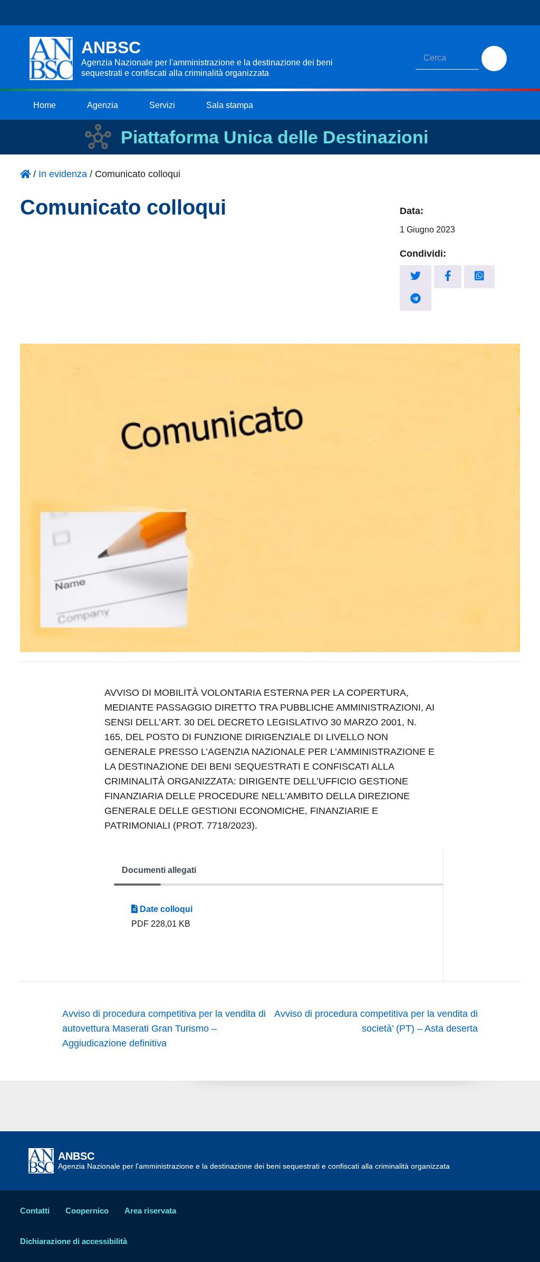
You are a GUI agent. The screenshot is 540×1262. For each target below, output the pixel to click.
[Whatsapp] (479, 276)
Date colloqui (165, 909)
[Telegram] (415, 299)
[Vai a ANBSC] (25, 174)
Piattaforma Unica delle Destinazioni (274, 137)
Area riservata (150, 1210)
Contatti (35, 1210)
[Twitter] (415, 276)
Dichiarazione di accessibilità (73, 1241)
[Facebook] (448, 276)
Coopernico (87, 1210)
